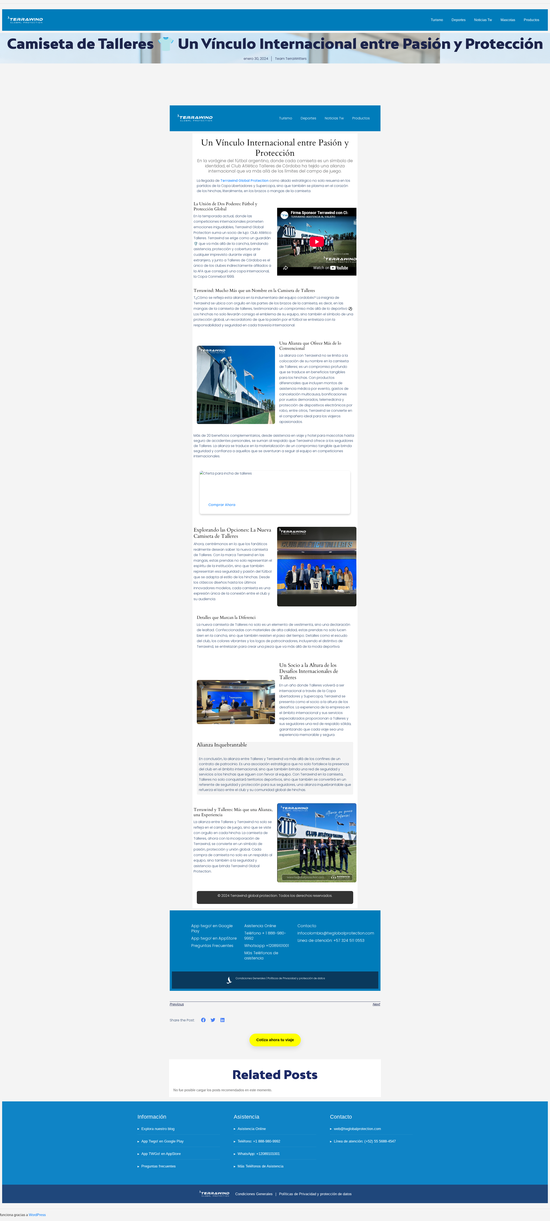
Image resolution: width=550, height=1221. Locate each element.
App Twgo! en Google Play (162, 1141)
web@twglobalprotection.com (357, 1129)
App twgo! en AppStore (214, 938)
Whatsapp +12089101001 (266, 945)
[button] (203, 1020)
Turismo (437, 20)
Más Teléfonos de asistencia (261, 955)
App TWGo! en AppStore (161, 1154)
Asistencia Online (260, 925)
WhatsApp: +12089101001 (259, 1154)
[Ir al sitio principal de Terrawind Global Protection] (214, 1193)
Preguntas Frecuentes (212, 945)
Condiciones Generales (251, 978)
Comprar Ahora (221, 504)
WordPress (37, 1215)
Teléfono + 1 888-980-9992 (265, 935)
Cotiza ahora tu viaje (275, 1040)
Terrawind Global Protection (244, 180)
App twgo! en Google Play (212, 928)
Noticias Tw (483, 20)
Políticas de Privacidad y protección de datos (296, 978)
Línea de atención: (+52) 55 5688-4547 (365, 1141)
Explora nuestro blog (157, 1129)
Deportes (459, 20)
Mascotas (508, 20)
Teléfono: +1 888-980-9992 (259, 1141)
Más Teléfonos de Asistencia (260, 1166)
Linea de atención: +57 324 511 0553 (331, 940)
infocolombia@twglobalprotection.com (336, 933)
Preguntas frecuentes (158, 1166)
